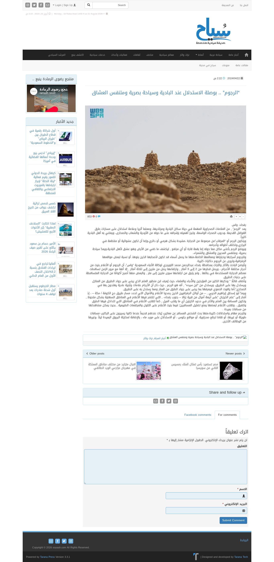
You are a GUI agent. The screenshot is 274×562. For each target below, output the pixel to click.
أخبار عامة (233, 55)
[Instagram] (28, 5)
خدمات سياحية (97, 55)
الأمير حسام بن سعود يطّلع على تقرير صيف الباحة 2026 (42, 247)
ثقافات (136, 55)
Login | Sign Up (63, 5)
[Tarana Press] (196, 557)
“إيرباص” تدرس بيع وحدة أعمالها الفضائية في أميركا (42, 157)
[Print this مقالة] (231, 216)
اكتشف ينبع (77, 55)
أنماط (200, 55)
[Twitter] (34, 5)
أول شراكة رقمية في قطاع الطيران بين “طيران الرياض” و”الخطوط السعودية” (42, 136)
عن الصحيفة (228, 5)
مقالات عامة (241, 65)
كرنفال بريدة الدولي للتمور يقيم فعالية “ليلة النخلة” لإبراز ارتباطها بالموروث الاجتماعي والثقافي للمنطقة (43, 183)
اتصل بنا (244, 5)
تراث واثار (184, 55)
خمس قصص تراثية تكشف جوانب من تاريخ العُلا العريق (42, 207)
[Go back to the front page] (213, 35)
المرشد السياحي (56, 55)
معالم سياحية (166, 55)
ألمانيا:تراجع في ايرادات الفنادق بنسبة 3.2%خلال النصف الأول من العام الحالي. (42, 269)
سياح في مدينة (207, 65)
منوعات (225, 65)
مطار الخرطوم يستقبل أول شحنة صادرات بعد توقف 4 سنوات (42, 290)
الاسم (242, 489)
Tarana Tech (241, 557)
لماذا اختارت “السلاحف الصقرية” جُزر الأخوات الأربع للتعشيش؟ (42, 227)
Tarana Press (47, 557)
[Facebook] (41, 5)
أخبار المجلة (160, 338)
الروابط (244, 540)
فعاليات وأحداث (119, 55)
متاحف (149, 55)
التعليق (242, 446)
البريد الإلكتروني (234, 504)
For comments (227, 415)
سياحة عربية (216, 55)
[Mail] (47, 5)
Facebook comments (197, 415)
